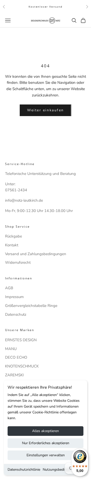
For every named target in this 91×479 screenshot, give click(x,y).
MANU (11, 348)
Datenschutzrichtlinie (24, 469)
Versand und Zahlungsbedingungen (35, 253)
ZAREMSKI (14, 375)
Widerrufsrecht (18, 262)
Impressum (14, 296)
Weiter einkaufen (45, 110)
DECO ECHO (16, 357)
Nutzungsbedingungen (60, 469)
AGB (9, 287)
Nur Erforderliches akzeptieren (45, 443)
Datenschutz (15, 314)
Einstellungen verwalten (46, 455)
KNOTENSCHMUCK (22, 366)
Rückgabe (13, 236)
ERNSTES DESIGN (21, 339)
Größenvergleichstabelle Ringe (31, 305)
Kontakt (11, 245)
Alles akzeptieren (45, 431)
